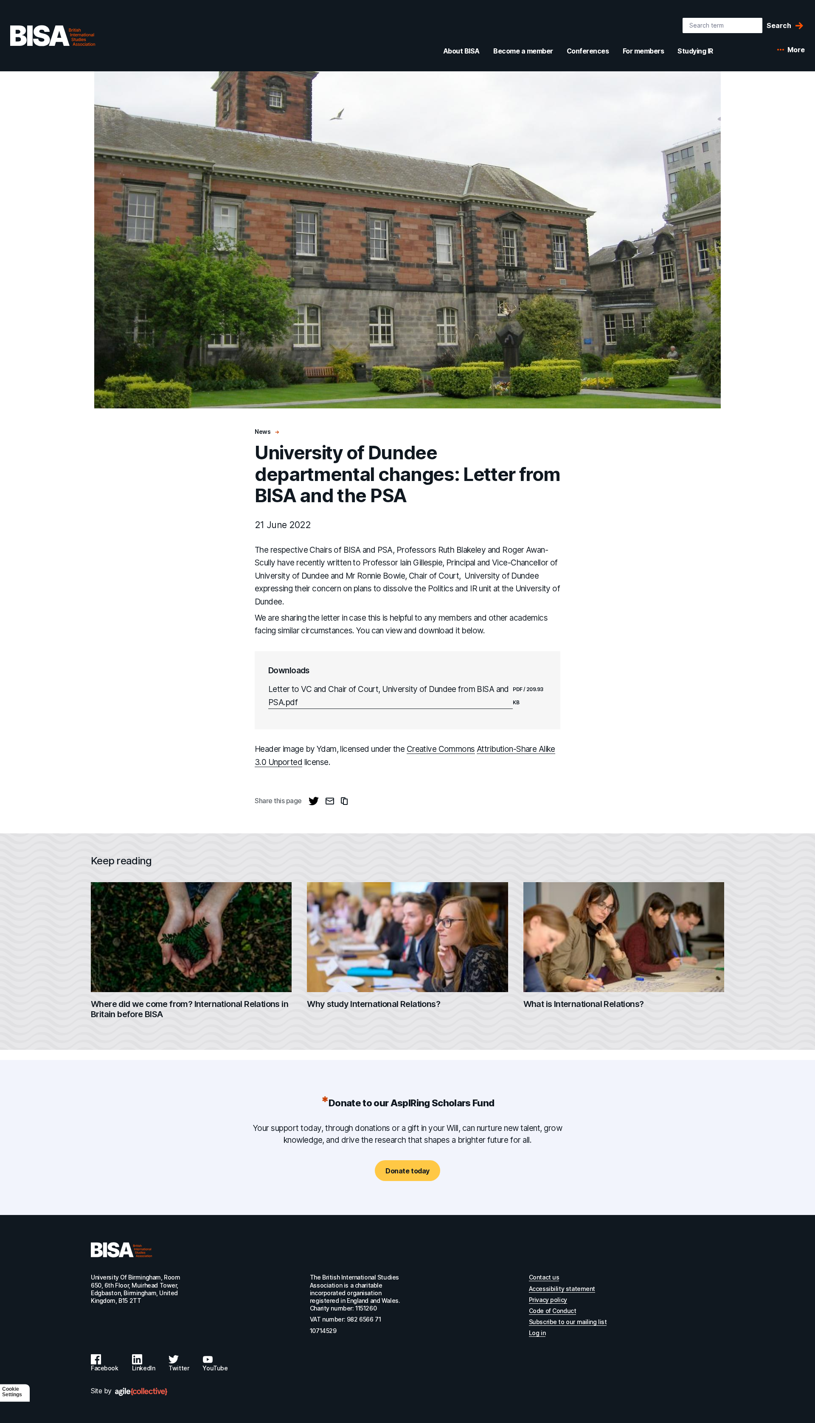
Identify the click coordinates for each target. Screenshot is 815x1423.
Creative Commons (441, 749)
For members (643, 51)
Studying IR (695, 51)
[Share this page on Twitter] (314, 801)
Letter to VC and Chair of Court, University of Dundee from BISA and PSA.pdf (388, 695)
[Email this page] (330, 801)
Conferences (588, 51)
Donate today (407, 1171)
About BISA (461, 51)
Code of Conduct (552, 1310)
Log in (537, 1332)
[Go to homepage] (121, 1249)
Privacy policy (548, 1299)
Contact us (544, 1277)
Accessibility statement (562, 1288)
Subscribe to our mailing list (568, 1321)
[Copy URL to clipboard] (344, 801)
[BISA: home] (52, 35)
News (263, 431)
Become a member (523, 51)
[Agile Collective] (141, 1392)
